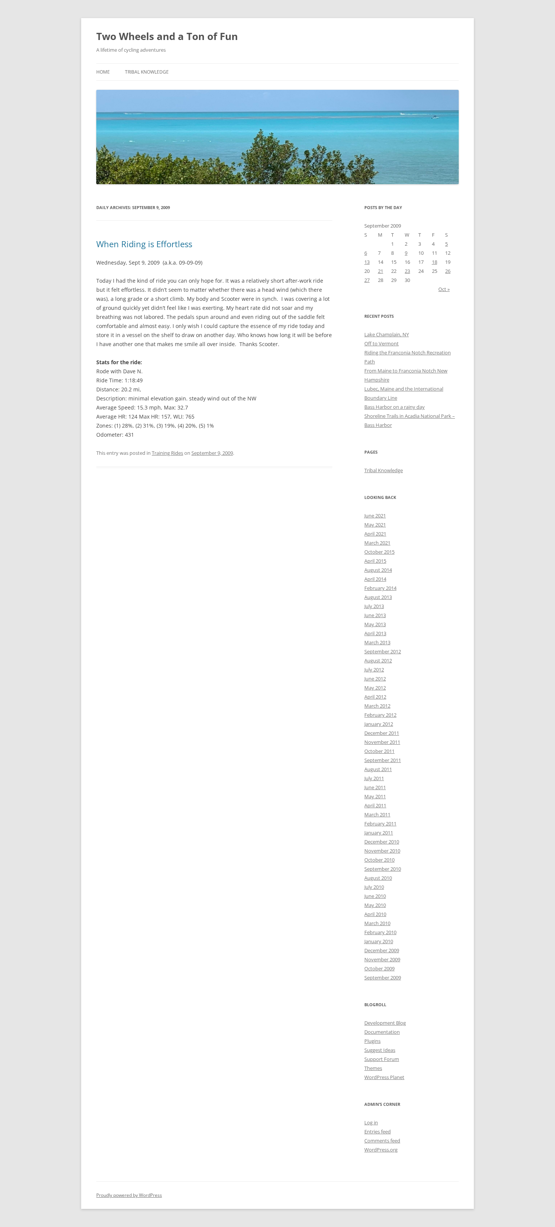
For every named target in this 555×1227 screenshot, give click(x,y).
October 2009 (379, 968)
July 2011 (374, 778)
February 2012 (380, 714)
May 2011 (375, 796)
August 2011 (378, 769)
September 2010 (382, 868)
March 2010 (377, 923)
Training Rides (167, 453)
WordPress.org (381, 1149)
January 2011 (378, 832)
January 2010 (378, 941)
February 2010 (380, 932)
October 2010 (379, 859)
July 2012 (374, 669)
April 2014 (375, 579)
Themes (373, 1068)
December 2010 (381, 841)
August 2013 (378, 597)
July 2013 (374, 606)
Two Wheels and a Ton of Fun (167, 36)
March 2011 (377, 814)
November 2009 (382, 959)
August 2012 (378, 660)
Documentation (382, 1031)
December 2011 (381, 733)
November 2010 (382, 850)
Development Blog (385, 1022)
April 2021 (375, 533)
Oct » (444, 289)
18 (434, 262)
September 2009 (382, 977)
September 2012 (382, 651)
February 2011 (380, 823)
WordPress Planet (384, 1077)
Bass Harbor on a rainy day (394, 406)
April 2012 (375, 696)
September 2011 (382, 760)
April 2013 (375, 633)
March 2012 (377, 705)
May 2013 (375, 624)
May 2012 (375, 687)
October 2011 (379, 751)
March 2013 (377, 642)
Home (103, 72)
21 (380, 271)
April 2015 (375, 560)
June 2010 (375, 896)
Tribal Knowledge (147, 72)
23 (407, 271)
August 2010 (378, 877)
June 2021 (375, 515)
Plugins (372, 1041)
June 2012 (375, 678)
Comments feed (382, 1140)
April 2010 (375, 914)
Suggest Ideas (379, 1050)
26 (447, 271)
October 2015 (379, 551)
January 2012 (378, 723)
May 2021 (375, 524)
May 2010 (375, 905)
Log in (371, 1122)
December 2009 (381, 950)
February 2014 (380, 588)
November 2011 (382, 742)
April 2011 (375, 805)
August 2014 (378, 570)
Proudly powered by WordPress (129, 1195)
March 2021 (377, 542)
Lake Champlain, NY (386, 334)
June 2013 (375, 615)
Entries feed (377, 1131)
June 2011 (375, 787)
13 (367, 262)
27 (367, 280)
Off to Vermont (381, 343)
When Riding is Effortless (144, 243)
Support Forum (381, 1059)
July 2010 (374, 887)
